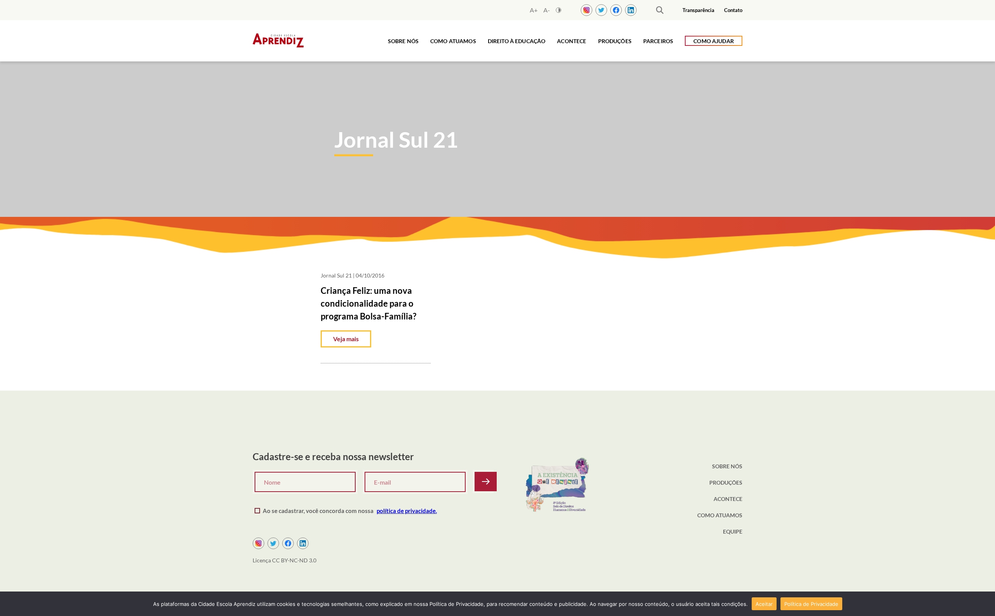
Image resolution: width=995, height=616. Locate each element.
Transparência (698, 10)
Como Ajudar (713, 41)
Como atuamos (453, 41)
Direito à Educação (517, 41)
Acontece (571, 41)
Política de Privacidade (811, 604)
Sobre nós (403, 41)
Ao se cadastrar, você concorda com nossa (350, 510)
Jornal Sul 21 (336, 275)
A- (546, 10)
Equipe (732, 531)
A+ (534, 10)
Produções (615, 41)
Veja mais (346, 338)
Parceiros (658, 41)
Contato (733, 10)
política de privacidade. (407, 510)
